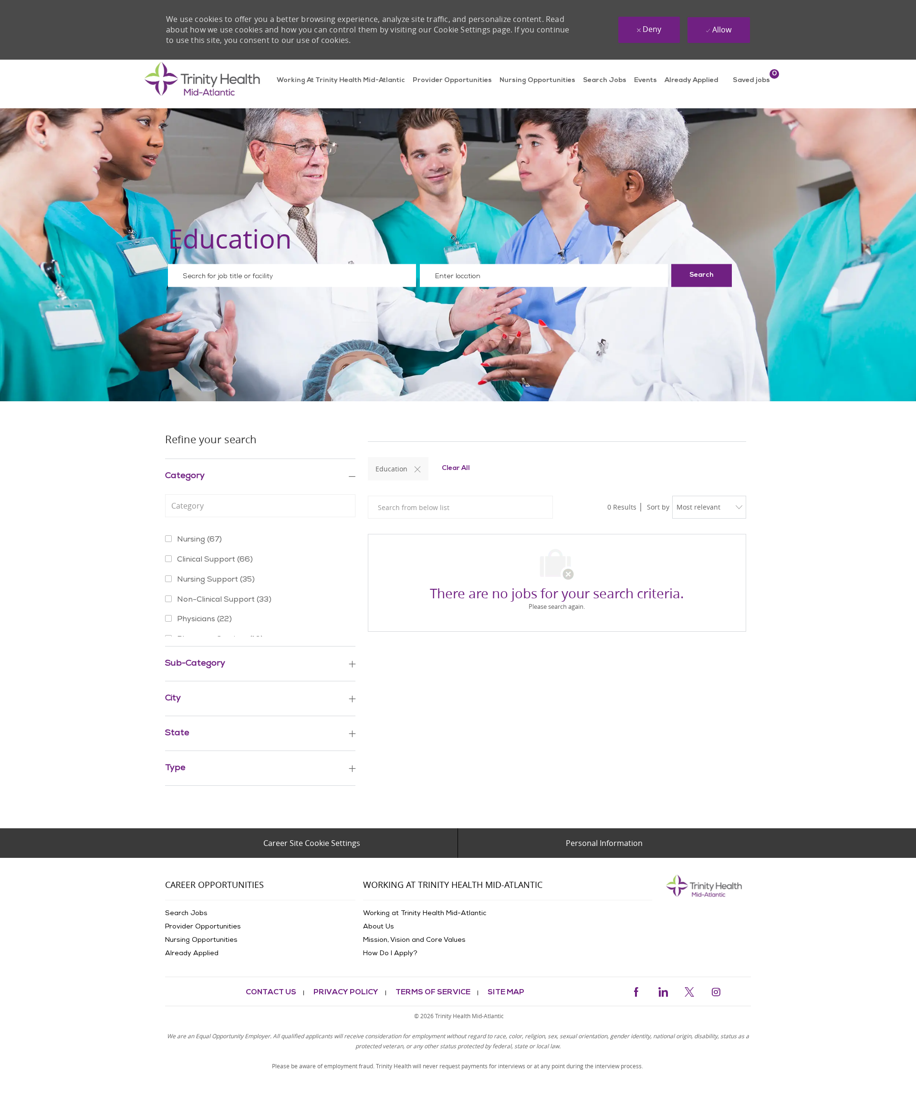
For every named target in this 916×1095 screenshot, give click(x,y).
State (177, 733)
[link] (204, 84)
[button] (701, 275)
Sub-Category (195, 663)
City (173, 698)
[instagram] (716, 990)
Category (185, 476)
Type (175, 768)
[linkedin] (662, 990)
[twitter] (689, 990)
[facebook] (636, 990)
